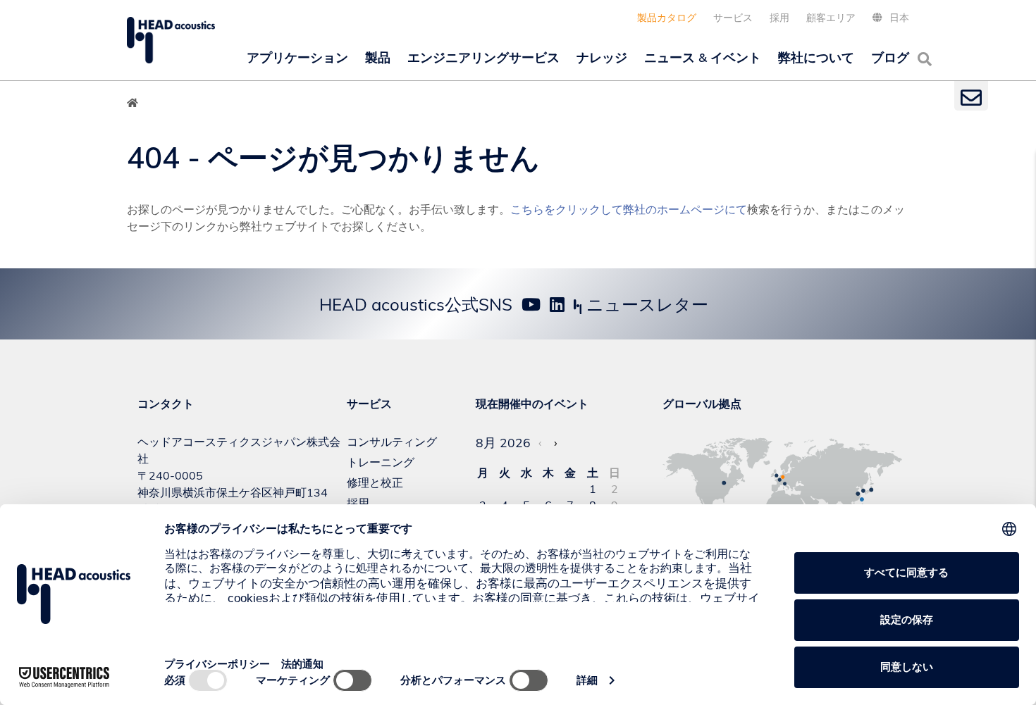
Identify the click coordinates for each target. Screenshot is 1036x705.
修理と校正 (375, 482)
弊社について (816, 57)
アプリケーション (297, 57)
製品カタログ (666, 17)
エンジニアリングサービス (483, 57)
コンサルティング (392, 442)
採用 (779, 17)
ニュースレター (645, 304)
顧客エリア (831, 17)
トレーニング (380, 462)
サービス (733, 17)
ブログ (890, 57)
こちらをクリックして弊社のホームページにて (628, 209)
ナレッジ (601, 57)
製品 (377, 57)
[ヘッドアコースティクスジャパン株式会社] (171, 40)
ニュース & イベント (702, 57)
